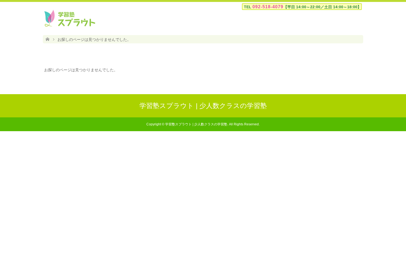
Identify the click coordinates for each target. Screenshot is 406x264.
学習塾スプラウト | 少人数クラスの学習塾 (203, 105)
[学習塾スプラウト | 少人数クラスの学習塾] (69, 18)
